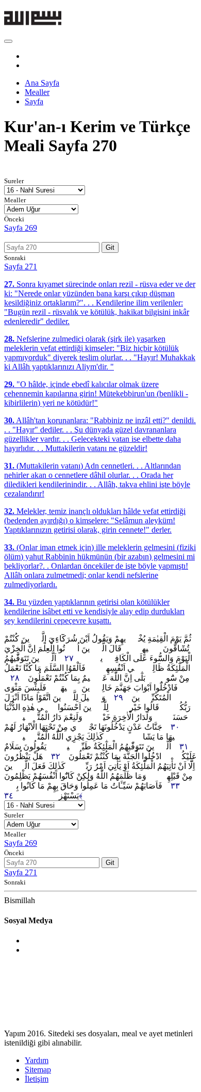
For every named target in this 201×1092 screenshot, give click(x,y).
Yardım (36, 1060)
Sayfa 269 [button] (20, 227)
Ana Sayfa (42, 82)
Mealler (37, 92)
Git (110, 247)
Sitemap (38, 1069)
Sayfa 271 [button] (20, 266)
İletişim (36, 1078)
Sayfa (34, 101)
